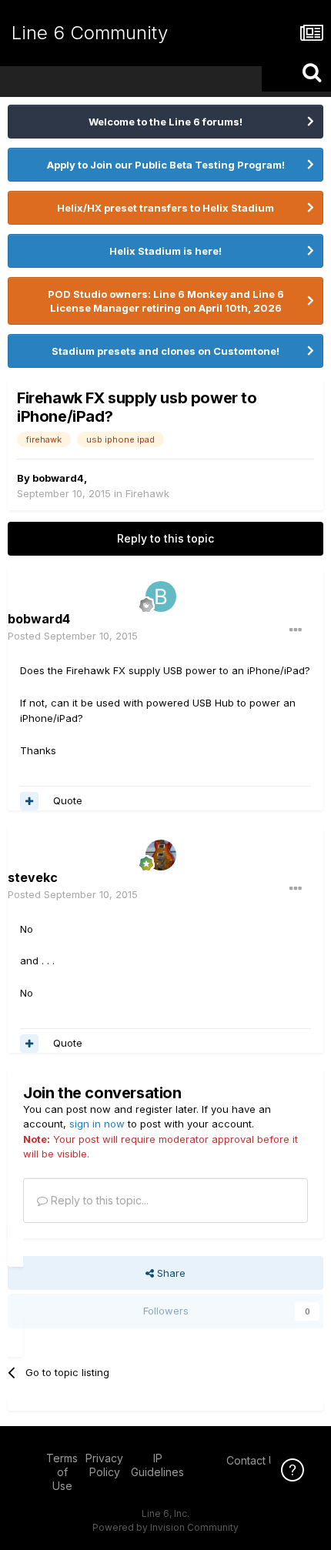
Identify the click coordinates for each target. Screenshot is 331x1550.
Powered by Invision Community (165, 1527)
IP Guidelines (157, 1464)
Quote (67, 800)
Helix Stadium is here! (165, 251)
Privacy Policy (104, 1464)
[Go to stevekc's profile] (160, 855)
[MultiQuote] (29, 801)
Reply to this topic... (98, 1200)
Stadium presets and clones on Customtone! (165, 351)
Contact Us (254, 1460)
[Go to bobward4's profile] (160, 596)
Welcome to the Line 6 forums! (165, 121)
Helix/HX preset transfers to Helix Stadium (165, 208)
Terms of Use (62, 1471)
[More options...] (295, 630)
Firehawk (147, 493)
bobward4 (58, 478)
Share (170, 1273)
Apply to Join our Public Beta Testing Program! (166, 165)
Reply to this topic (165, 538)
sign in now (97, 1123)
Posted (73, 636)
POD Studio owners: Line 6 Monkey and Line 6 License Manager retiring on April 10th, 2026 (166, 301)
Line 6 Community (90, 33)
